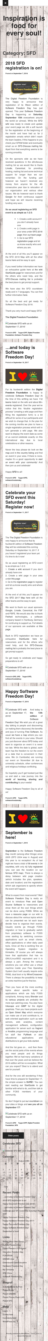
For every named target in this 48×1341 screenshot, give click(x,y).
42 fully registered (34, 866)
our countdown (33, 1101)
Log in (5, 1310)
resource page (20, 914)
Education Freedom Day (13, 1251)
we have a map (19, 734)
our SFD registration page (25, 239)
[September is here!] (24, 818)
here (14, 260)
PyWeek (27, 1034)
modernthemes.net (24, 1336)
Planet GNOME (9, 1293)
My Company (8, 1269)
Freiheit (9, 616)
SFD (14, 332)
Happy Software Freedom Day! (21, 693)
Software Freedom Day (18, 108)
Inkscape (9, 1005)
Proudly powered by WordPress (17, 1333)
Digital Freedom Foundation (24, 391)
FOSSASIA (8, 1255)
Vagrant (39, 1028)
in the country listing (24, 452)
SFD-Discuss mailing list (30, 146)
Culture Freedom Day (12, 1244)
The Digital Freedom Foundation (22, 98)
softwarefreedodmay (13, 679)
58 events (32, 863)
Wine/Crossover (34, 974)
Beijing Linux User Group (13, 1241)
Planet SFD (8, 1300)
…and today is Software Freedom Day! (20, 352)
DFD (14, 676)
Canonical (19, 168)
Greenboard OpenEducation (15, 1262)
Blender (34, 996)
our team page (34, 234)
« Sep (5, 1186)
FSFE (12, 613)
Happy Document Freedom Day (16, 1217)
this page (15, 578)
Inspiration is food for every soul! (24, 25)
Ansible (11, 1031)
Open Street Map (17, 1012)
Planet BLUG (8, 1290)
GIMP (23, 1005)
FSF (40, 610)
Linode (8, 168)
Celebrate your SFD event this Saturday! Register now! (20, 499)
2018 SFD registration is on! (23, 65)
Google (8, 196)
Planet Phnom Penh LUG (13, 1297)
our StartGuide (27, 1085)
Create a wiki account (19, 569)
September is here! (18, 834)
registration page (25, 581)
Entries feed (8, 1314)
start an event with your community (24, 461)
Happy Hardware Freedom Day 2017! (18, 1220)
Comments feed (9, 1317)
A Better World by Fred (12, 1286)
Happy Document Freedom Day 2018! (19, 1203)
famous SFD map (14, 872)
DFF (25, 332)
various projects (16, 999)
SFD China (7, 1273)
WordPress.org (9, 1321)
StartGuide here (28, 638)
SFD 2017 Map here (19, 597)
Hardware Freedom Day (13, 1265)
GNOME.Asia (8, 1258)
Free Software (32, 731)
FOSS (29, 910)
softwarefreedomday (13, 480)
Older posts (13, 1135)
